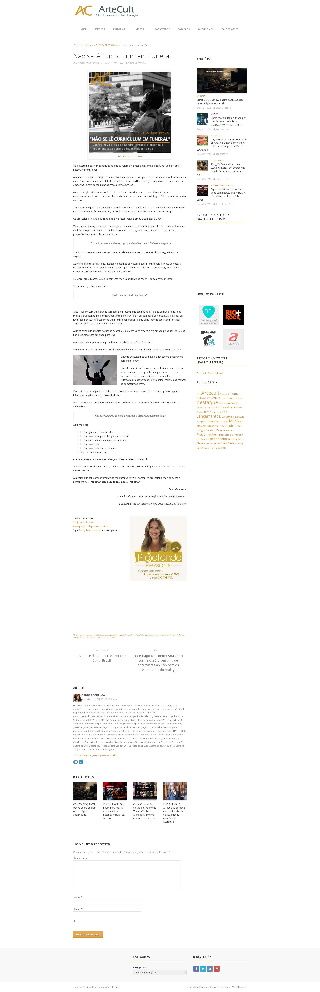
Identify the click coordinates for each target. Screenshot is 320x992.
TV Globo (220, 448)
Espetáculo (219, 407)
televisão (203, 448)
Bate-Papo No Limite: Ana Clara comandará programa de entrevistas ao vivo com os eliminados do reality (158, 662)
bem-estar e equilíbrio (93, 635)
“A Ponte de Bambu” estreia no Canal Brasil (102, 658)
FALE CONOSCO (230, 29)
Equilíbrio (114, 635)
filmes (215, 412)
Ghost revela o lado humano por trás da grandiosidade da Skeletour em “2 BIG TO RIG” (228, 121)
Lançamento (208, 416)
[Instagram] (75, 761)
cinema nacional (228, 398)
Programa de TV (207, 430)
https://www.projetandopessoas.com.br (96, 755)
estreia (230, 407)
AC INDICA (201, 96)
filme (207, 412)
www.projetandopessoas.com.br (90, 526)
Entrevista (201, 407)
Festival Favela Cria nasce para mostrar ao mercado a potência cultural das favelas (114, 811)
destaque (105, 635)
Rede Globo (218, 439)
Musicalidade (222, 421)
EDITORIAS (119, 29)
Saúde (89, 637)
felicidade (140, 635)
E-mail (78, 908)
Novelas (212, 426)
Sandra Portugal (79, 637)
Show (200, 443)
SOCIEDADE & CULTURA (222, 185)
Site (76, 921)
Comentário (80, 857)
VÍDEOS (140, 29)
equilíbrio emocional (127, 635)
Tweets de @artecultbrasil (210, 373)
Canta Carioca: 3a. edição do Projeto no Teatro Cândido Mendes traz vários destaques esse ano (144, 811)
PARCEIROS (184, 29)
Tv (212, 447)
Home (83, 29)
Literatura (226, 416)
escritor (210, 407)
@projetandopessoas (90, 530)
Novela (201, 426)
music (211, 421)
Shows (207, 443)
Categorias (139, 967)
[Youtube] (217, 968)
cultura (239, 398)
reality (239, 434)
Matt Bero (127, 156)
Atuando (224, 394)
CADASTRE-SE (162, 29)
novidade (226, 425)
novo (238, 425)
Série (224, 443)
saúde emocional (99, 637)
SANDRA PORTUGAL (94, 695)
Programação (206, 434)
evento (239, 407)
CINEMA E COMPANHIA (208, 398)
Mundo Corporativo (161, 635)
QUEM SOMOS (206, 29)
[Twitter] (203, 968)
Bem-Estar (80, 635)
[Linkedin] (81, 761)
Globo (223, 412)
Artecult (210, 393)
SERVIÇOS (100, 29)
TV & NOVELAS (217, 160)
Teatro (239, 443)
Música (236, 421)
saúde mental (112, 637)
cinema (233, 393)
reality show (203, 439)
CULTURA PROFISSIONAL (107, 45)
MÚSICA (214, 114)
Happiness (149, 635)
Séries (232, 443)
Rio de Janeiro (236, 439)
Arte (199, 394)
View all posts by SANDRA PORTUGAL (99, 699)
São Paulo (216, 443)
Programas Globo (226, 430)
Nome (78, 896)
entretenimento (228, 403)
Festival (200, 412)
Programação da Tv (225, 434)
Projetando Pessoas (84, 522)
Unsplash (138, 156)
